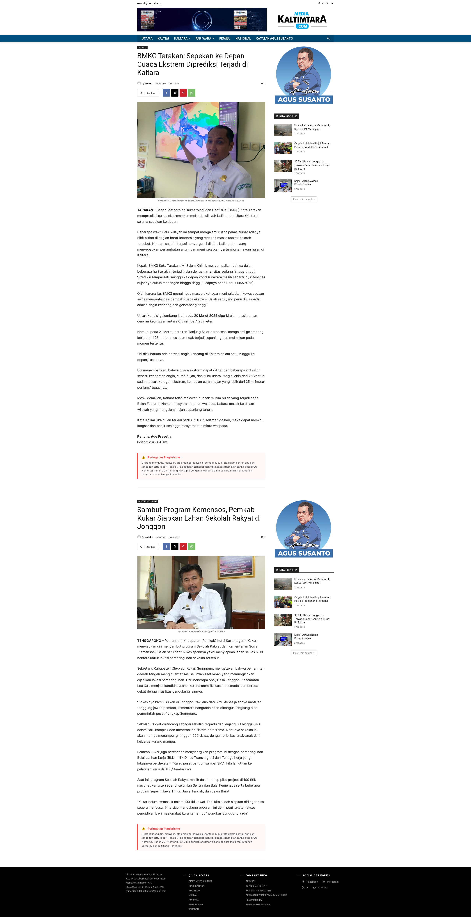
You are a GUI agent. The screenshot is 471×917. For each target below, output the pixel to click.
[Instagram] (323, 4)
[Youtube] (332, 4)
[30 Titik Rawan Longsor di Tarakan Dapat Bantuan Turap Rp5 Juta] (283, 166)
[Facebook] (319, 4)
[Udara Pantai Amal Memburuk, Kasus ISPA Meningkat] (283, 130)
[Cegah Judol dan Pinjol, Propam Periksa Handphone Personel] (283, 148)
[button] (328, 38)
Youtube (322, 887)
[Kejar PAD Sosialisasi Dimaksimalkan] (283, 185)
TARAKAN (142, 47)
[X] (327, 4)
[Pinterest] (183, 93)
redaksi (149, 83)
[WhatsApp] (191, 93)
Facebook (312, 881)
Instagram (333, 881)
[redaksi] (139, 83)
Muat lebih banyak (302, 199)
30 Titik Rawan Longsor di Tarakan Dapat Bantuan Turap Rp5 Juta (311, 165)
